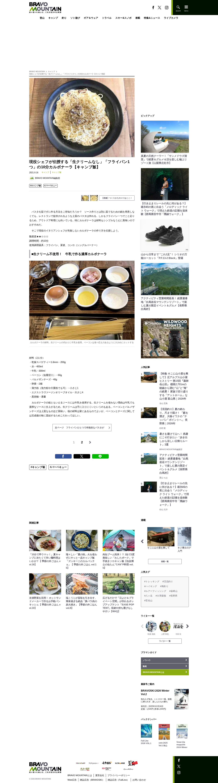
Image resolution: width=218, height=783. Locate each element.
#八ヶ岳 (148, 595)
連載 (137, 18)
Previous (142, 541)
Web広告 (72, 780)
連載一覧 (165, 561)
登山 (42, 18)
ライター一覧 (165, 641)
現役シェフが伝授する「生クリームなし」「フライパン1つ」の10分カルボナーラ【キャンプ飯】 (67, 74)
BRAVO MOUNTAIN (37, 71)
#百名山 (148, 600)
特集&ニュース (152, 18)
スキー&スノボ (123, 18)
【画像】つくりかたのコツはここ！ (116, 198)
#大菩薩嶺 (161, 595)
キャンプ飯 (56, 172)
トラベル (107, 18)
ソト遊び (75, 18)
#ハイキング (150, 586)
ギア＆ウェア (91, 18)
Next (187, 541)
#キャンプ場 (35, 186)
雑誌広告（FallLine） (118, 780)
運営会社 (99, 775)
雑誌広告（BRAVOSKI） (92, 780)
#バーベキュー (50, 186)
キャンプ (53, 18)
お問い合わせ (139, 780)
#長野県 (173, 595)
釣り (64, 18)
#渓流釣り (167, 581)
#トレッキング (151, 581)
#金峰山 (173, 591)
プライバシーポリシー (119, 775)
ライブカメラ (171, 18)
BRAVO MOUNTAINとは (80, 775)
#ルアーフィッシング (155, 591)
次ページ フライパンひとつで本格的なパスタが (79, 427)
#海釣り (164, 586)
